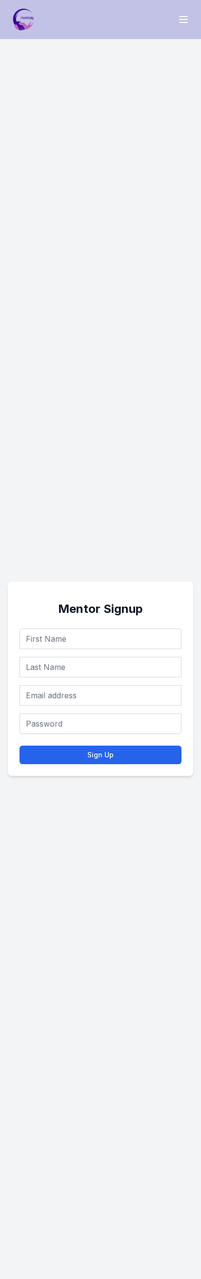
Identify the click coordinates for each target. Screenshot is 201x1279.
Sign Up (100, 755)
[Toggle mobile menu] (183, 19)
